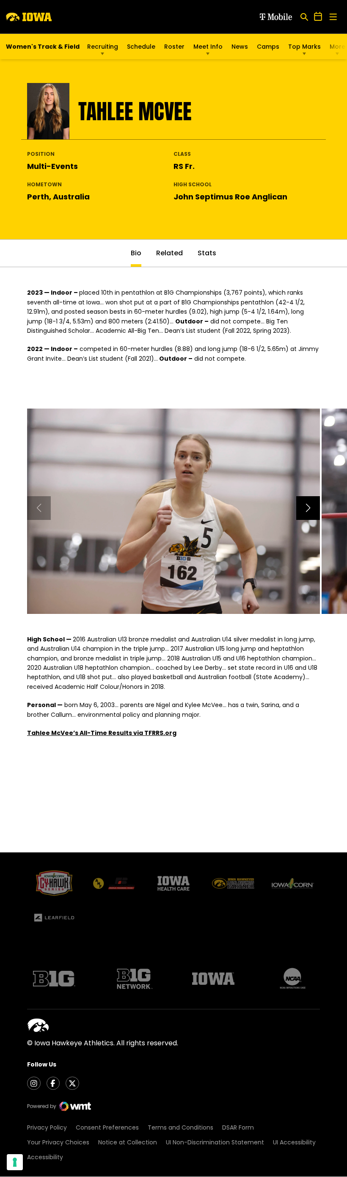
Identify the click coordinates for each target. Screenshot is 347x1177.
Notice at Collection (127, 1142)
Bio (136, 253)
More (337, 46)
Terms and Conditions (180, 1127)
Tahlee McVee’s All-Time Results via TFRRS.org (101, 733)
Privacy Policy (47, 1127)
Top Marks (304, 46)
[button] (308, 508)
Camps (268, 48)
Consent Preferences (107, 1127)
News (239, 46)
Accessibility (45, 1157)
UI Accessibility (294, 1142)
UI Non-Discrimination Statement (215, 1142)
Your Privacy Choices (58, 1142)
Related (169, 253)
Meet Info (208, 46)
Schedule (141, 46)
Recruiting (102, 46)
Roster (174, 46)
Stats (207, 253)
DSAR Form (238, 1127)
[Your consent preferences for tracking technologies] (15, 1162)
